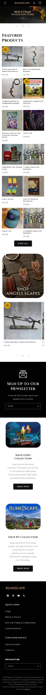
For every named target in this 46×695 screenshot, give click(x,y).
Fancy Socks (8, 199)
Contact (9, 650)
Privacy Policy (13, 617)
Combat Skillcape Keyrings (31, 168)
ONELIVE (27, 689)
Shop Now (23, 486)
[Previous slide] (17, 26)
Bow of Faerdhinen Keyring (31, 70)
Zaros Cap (6, 231)
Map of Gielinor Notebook (30, 200)
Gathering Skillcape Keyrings (32, 232)
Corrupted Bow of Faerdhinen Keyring (11, 102)
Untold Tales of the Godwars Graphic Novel (11, 135)
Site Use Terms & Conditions (20, 623)
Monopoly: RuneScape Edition (33, 102)
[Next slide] (28, 26)
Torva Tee (27, 133)
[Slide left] (17, 355)
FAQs (7, 611)
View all (23, 243)
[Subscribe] (38, 406)
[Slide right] (28, 355)
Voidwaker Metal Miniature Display (10, 70)
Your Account (12, 644)
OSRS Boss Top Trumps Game (12, 168)
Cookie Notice (13, 628)
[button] (5, 3)
